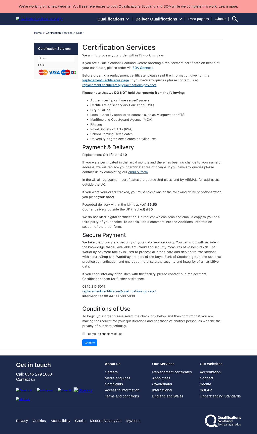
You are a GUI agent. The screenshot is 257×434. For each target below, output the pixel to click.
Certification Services (59, 32)
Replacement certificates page (105, 80)
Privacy (22, 421)
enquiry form (138, 172)
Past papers (198, 19)
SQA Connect (143, 68)
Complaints (114, 384)
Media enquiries (117, 378)
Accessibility (60, 421)
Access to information (122, 390)
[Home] (39, 19)
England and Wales (167, 396)
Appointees (161, 378)
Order (80, 32)
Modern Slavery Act (105, 421)
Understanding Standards (220, 396)
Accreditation (210, 372)
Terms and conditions (122, 396)
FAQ (41, 65)
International (162, 390)
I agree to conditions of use (104, 333)
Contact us (25, 379)
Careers (111, 372)
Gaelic (80, 421)
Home (38, 32)
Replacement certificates (172, 372)
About (220, 19)
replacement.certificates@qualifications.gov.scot (119, 85)
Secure (205, 384)
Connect (206, 378)
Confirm (90, 342)
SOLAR (206, 390)
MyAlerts (133, 421)
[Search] (235, 19)
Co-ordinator (162, 384)
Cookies (39, 421)
